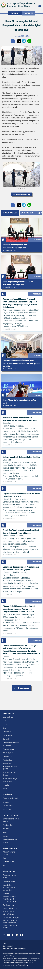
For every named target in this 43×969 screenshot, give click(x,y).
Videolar (5, 836)
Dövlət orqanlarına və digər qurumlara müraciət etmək (10, 911)
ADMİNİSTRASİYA (10, 848)
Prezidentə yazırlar (9, 881)
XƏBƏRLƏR (15, 13)
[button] (4, 174)
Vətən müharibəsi (9, 749)
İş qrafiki (6, 802)
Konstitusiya (7, 732)
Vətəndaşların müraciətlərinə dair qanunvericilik (9, 887)
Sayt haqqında (8, 946)
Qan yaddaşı (7, 756)
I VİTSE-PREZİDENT (11, 815)
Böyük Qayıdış (8, 753)
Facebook (13, 935)
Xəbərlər (5, 829)
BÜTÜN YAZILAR (10, 213)
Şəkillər (5, 833)
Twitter (17, 935)
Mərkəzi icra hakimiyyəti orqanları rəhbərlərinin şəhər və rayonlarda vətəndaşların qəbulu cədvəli (11, 923)
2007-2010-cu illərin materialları (14, 949)
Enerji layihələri (8, 760)
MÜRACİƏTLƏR (9, 872)
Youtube (8, 935)
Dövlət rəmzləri (8, 735)
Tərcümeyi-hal (7, 806)
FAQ (4, 943)
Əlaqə (5, 866)
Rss (21, 935)
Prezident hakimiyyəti (10, 798)
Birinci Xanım (7, 809)
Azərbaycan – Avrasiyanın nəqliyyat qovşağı (10, 766)
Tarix (4, 721)
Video (5, 789)
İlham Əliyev (24, 6)
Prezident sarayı (8, 862)
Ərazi (5, 724)
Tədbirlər (28, 13)
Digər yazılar (23, 688)
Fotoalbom (6, 785)
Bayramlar (6, 739)
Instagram (4, 935)
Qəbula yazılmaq (8, 905)
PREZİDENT (7, 795)
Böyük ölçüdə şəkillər (20, 194)
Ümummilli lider (8, 717)
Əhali (4, 728)
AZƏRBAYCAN (8, 713)
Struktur (5, 858)
